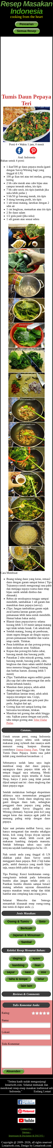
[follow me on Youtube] (26, 1122)
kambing (18, 965)
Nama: (5, 1020)
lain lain (26, 985)
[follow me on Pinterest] (26, 1113)
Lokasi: (6, 1032)
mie (43, 972)
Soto (42, 921)
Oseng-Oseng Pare (26, 749)
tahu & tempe (18, 979)
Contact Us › (26, 1129)
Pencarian (26, 24)
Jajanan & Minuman (26, 935)
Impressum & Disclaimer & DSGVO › (26, 1135)
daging (17, 958)
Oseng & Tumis (18, 921)
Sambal (26, 942)
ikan (37, 965)
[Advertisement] (26, 65)
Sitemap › (26, 1132)
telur (41, 979)
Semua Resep (26, 31)
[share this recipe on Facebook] (19, 151)
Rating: (6, 1012)
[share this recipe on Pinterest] (33, 151)
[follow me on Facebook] (26, 1103)
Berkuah (26, 928)
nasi (28, 972)
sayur (11, 972)
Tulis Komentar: (11, 1043)
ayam (36, 958)
